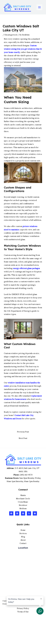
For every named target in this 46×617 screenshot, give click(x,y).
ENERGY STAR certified (22, 294)
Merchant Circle (23, 498)
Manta (23, 495)
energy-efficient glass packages (26, 268)
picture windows (11, 203)
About (23, 540)
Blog (23, 537)
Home (23, 530)
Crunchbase (23, 502)
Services (23, 533)
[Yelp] (29, 513)
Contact (23, 543)
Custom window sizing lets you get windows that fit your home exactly (23, 48)
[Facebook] (11, 513)
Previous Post (23, 432)
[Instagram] (35, 513)
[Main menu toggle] (39, 7)
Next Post (23, 438)
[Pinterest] (23, 513)
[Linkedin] (17, 513)
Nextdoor (23, 505)
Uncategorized (10, 35)
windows (13, 128)
